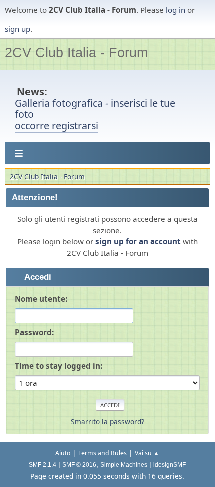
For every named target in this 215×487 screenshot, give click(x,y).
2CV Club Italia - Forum (76, 52)
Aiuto (63, 453)
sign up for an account (138, 241)
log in (176, 10)
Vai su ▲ (147, 453)
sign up (17, 29)
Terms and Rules (102, 453)
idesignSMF (170, 464)
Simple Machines (124, 464)
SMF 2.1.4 (42, 464)
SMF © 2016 (79, 464)
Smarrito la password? (107, 421)
